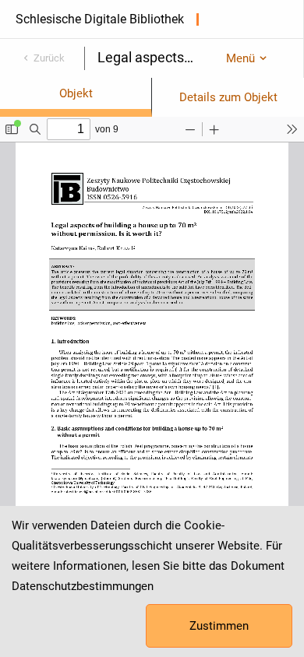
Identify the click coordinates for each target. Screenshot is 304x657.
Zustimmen (219, 626)
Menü (240, 58)
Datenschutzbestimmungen (83, 586)
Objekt (76, 93)
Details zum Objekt (228, 97)
